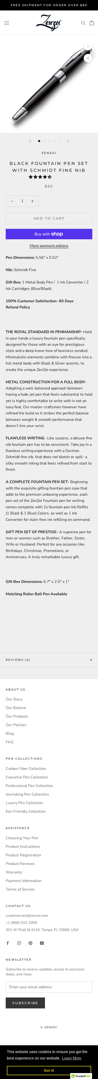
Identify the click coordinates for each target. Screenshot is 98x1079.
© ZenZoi (49, 1027)
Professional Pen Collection (29, 785)
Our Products (17, 716)
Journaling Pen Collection (27, 794)
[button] (41, 177)
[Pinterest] (30, 943)
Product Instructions (23, 846)
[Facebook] (8, 943)
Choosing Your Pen (22, 838)
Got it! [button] (49, 1070)
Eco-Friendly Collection (26, 811)
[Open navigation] (6, 23)
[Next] (68, 141)
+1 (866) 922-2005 (21, 922)
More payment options (49, 245)
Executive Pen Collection (27, 777)
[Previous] (30, 141)
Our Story (14, 699)
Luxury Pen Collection (24, 803)
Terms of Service (20, 889)
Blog (10, 733)
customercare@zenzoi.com (27, 915)
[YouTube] (42, 943)
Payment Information (24, 880)
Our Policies (16, 725)
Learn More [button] (71, 1058)
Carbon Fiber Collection (26, 768)
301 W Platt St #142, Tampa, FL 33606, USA (42, 929)
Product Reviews (20, 863)
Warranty (14, 872)
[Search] (83, 23)
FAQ (9, 742)
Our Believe (16, 707)
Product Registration (23, 855)
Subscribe (25, 1003)
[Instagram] (19, 943)
